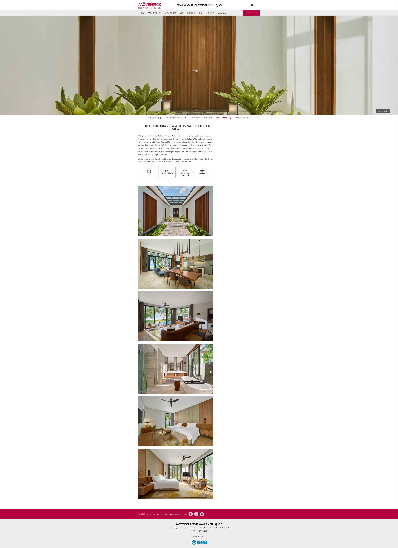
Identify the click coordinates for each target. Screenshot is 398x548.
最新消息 (142, 514)
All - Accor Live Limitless (167, 514)
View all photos (383, 111)
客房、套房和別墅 (154, 13)
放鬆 (181, 13)
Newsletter (182, 514)
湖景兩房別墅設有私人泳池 (245, 117)
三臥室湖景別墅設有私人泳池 (175, 117)
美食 (200, 13)
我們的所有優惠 (170, 13)
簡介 (142, 13)
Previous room (142, 117)
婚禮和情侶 (191, 13)
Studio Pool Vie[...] (154, 117)
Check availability (251, 13)
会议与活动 (210, 13)
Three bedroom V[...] (223, 117)
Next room (256, 117)
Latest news (222, 13)
